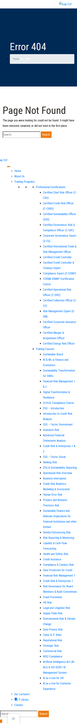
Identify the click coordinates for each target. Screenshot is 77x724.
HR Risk (47, 602)
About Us (19, 176)
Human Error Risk (52, 494)
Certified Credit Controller (57, 257)
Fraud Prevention (52, 597)
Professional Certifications (50, 187)
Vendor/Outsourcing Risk (57, 532)
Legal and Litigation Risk (56, 608)
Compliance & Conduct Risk (58, 564)
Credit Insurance (52, 559)
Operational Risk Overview (57, 473)
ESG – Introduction (53, 408)
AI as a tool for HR (53, 678)
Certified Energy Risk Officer (59, 343)
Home (17, 171)
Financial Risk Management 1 (59, 575)
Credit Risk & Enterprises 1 (58, 581)
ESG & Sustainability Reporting (60, 467)
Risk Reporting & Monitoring (58, 537)
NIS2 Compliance (52, 656)
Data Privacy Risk (53, 629)
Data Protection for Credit (57, 570)
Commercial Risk (52, 651)
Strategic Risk (51, 645)
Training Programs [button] (24, 181)
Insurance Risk (51, 430)
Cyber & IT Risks (52, 635)
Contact (18, 705)
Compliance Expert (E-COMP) (59, 273)
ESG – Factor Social (54, 457)
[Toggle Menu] (8, 166)
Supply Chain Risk (52, 613)
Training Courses (45, 349)
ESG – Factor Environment (58, 424)
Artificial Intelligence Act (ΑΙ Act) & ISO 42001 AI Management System (58, 667)
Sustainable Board (53, 354)
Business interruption (54, 478)
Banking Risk (50, 462)
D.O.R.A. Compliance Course (58, 403)
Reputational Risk (52, 640)
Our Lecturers (22, 694)
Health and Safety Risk (55, 554)
